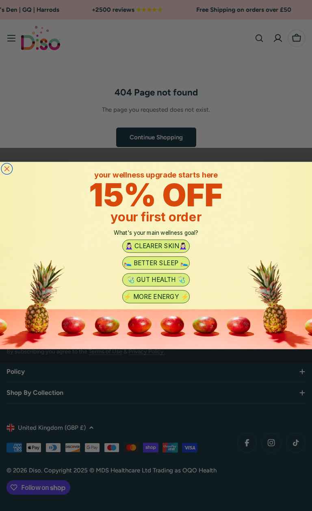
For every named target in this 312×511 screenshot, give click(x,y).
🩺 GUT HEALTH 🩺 (156, 280)
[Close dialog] (7, 169)
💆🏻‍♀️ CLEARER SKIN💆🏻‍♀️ (156, 246)
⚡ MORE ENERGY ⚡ (156, 296)
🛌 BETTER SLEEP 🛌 (156, 262)
